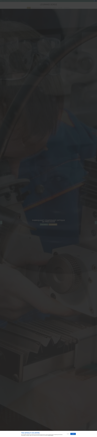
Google (49, 435)
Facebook (51, 435)
